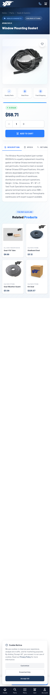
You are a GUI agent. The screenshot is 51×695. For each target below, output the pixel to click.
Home (4, 13)
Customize (25, 665)
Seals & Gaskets (23, 13)
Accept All (25, 678)
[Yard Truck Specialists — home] (8, 3)
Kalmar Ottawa (34, 18)
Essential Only (24, 672)
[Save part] (42, 44)
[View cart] (46, 4)
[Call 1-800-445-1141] (40, 4)
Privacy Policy (25, 657)
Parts (12, 13)
